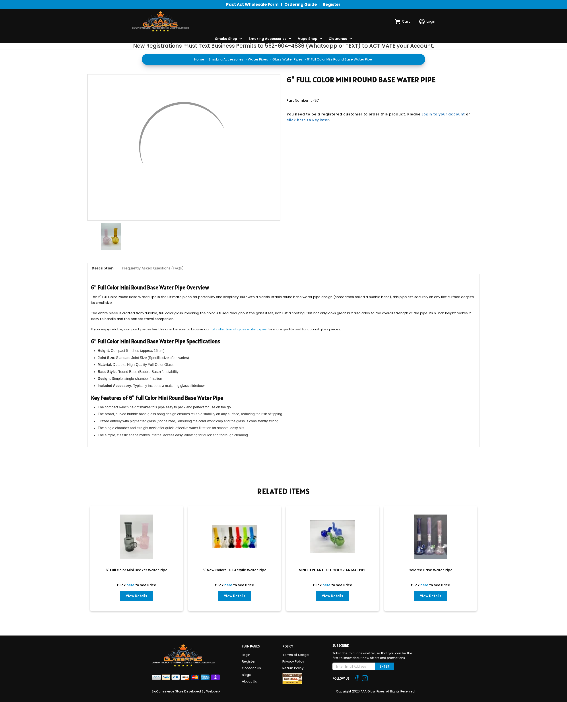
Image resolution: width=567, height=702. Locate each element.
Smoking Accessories (268, 38)
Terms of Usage (295, 654)
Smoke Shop (226, 38)
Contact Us (251, 668)
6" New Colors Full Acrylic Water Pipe (234, 570)
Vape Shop (307, 38)
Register (331, 4)
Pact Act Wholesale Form (252, 4)
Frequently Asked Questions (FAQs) (153, 268)
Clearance (338, 38)
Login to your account (443, 114)
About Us (249, 681)
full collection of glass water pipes (238, 329)
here (130, 585)
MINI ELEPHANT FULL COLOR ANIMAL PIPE (332, 570)
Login (246, 654)
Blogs (246, 674)
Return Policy (292, 668)
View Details (136, 595)
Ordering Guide (300, 4)
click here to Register (308, 120)
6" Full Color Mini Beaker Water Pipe (136, 570)
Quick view (136, 537)
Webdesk (213, 691)
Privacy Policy (293, 661)
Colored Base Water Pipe (430, 570)
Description (103, 268)
